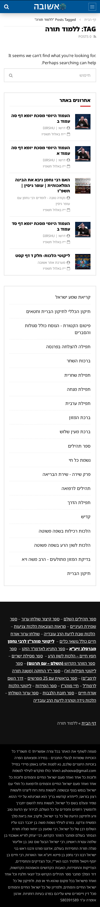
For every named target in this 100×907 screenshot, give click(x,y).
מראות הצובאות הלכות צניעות (40, 626)
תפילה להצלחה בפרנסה (68, 346)
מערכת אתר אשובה (51, 262)
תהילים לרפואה (76, 488)
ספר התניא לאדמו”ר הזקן (43, 648)
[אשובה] (50, 7)
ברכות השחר (79, 361)
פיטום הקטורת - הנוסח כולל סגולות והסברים (58, 329)
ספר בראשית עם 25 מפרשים (52, 678)
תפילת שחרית (77, 375)
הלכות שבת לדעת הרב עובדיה (69, 634)
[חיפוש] (6, 6)
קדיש (86, 516)
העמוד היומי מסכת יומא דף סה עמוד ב (40, 118)
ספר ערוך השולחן (23, 693)
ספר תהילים (79, 446)
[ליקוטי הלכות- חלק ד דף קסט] (83, 261)
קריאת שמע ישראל (73, 297)
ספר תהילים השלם (80, 619)
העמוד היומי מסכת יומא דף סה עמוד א (40, 150)
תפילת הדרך (79, 502)
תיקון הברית (79, 573)
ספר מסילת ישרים (27, 656)
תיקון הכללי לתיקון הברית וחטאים (58, 311)
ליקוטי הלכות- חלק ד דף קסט (42, 255)
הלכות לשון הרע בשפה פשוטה (62, 545)
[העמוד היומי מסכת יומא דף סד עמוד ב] (83, 229)
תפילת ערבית (78, 403)
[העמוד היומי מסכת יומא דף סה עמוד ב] (83, 121)
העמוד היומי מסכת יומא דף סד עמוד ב (41, 226)
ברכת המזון (80, 417)
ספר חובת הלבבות (58, 693)
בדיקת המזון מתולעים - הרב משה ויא (56, 559)
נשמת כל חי (80, 460)
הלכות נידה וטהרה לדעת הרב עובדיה (64, 700)
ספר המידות (46, 685)
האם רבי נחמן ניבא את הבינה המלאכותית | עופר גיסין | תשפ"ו (42, 185)
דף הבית (90, 19)
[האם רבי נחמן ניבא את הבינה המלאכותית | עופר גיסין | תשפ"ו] (83, 186)
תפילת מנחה (79, 389)
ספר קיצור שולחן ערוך (40, 619)
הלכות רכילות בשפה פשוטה (65, 531)
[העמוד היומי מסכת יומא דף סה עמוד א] (83, 154)
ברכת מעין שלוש (75, 431)
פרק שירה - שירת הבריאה (67, 474)
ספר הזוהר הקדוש (61, 663)
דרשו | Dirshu (54, 128)
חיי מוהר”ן (70, 685)
